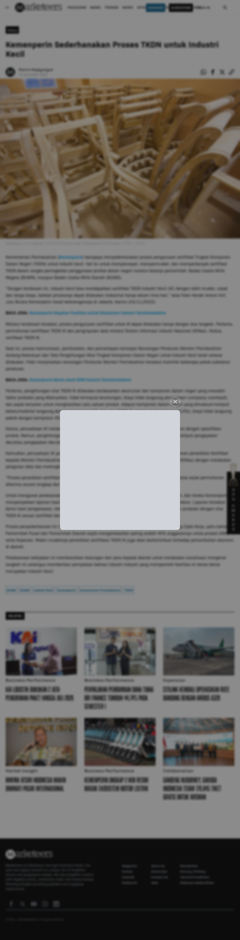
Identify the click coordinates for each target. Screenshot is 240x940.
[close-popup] (175, 401)
